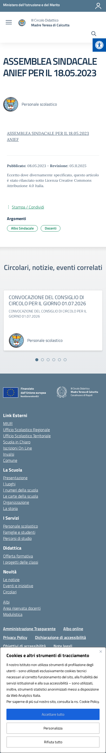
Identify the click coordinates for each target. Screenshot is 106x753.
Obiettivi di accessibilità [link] (24, 646)
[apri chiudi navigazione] (9, 23)
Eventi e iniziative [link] (18, 586)
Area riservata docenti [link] (22, 608)
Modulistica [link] (12, 614)
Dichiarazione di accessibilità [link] (60, 637)
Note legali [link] (63, 646)
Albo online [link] (73, 629)
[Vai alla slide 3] (48, 359)
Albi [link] (6, 602)
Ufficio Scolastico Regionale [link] (26, 430)
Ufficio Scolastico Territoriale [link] (27, 436)
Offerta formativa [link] (18, 556)
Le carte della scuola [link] (20, 496)
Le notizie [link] (11, 579)
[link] (99, 45)
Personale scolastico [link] (20, 526)
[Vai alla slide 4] (53, 359)
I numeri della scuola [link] (20, 490)
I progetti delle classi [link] (20, 562)
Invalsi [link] (8, 454)
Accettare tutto (53, 714)
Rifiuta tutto (53, 742)
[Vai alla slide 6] (65, 359)
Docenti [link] (50, 228)
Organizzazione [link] (16, 502)
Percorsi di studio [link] (17, 538)
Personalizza (53, 728)
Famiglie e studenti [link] (19, 532)
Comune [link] (10, 460)
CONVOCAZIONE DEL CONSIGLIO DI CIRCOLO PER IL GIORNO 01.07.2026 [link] (47, 300)
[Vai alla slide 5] (59, 359)
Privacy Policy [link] (15, 637)
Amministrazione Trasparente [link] (29, 629)
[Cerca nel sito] (94, 34)
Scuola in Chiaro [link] (16, 442)
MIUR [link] (8, 423)
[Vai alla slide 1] (36, 359)
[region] (53, 700)
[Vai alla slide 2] (42, 359)
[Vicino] (101, 651)
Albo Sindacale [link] (22, 228)
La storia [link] (10, 508)
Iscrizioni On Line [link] (17, 448)
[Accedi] (98, 6)
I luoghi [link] (9, 484)
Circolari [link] (9, 592)
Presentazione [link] (15, 478)
